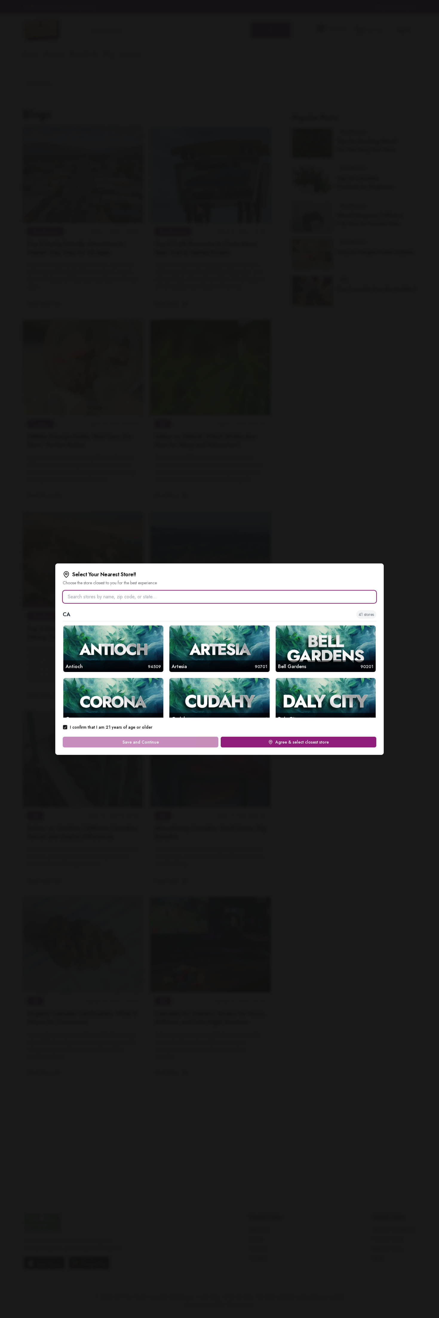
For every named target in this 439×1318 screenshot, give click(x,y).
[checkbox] (65, 727)
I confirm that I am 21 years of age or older (111, 727)
